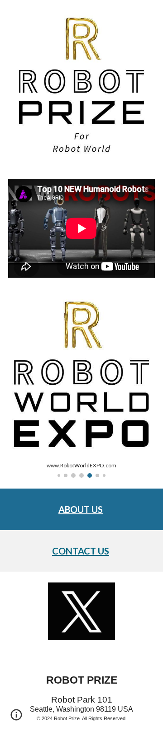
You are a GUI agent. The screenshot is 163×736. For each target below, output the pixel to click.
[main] (81, 509)
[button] (16, 718)
